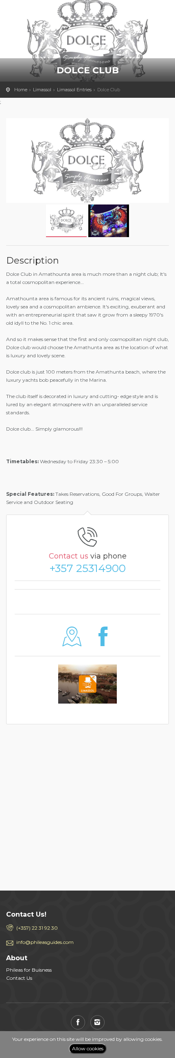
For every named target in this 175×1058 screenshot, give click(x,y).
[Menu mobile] (161, 16)
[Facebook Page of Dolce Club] (103, 643)
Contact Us (19, 978)
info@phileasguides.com (45, 942)
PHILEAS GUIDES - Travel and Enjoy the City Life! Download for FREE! (42, 14)
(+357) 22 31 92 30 (37, 928)
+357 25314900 (87, 568)
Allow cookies (87, 1048)
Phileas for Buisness (29, 970)
